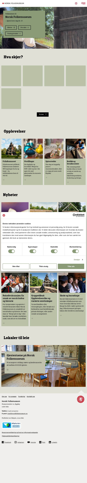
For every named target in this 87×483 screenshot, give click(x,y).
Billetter (9, 27)
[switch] (33, 251)
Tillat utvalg (43, 266)
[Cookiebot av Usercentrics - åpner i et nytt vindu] (74, 215)
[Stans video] (84, 46)
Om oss (4, 396)
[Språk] (76, 3)
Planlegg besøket (12, 33)
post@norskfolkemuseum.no (17, 413)
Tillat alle (71, 266)
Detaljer (77, 259)
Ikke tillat (15, 266)
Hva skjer (24, 27)
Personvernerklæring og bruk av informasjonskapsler (20, 432)
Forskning (21, 396)
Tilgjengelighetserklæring (10, 436)
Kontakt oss (31, 396)
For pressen (12, 396)
